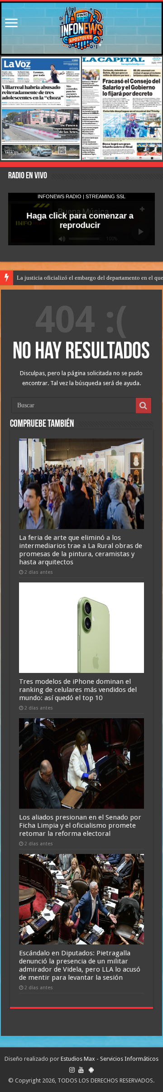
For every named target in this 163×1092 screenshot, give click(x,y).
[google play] (91, 1069)
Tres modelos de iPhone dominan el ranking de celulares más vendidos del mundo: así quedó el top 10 (78, 689)
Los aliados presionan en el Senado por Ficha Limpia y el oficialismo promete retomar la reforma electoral (80, 825)
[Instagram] (72, 1069)
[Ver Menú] (11, 23)
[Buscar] (143, 405)
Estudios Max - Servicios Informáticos (109, 1058)
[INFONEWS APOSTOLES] (81, 28)
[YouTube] (81, 1069)
